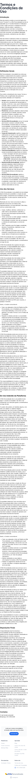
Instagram (15, 777)
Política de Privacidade (21, 765)
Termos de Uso (19, 763)
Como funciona (5, 745)
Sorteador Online (5, 763)
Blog (16, 743)
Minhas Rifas (4, 748)
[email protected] (8, 715)
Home (2, 743)
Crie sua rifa (14, 733)
